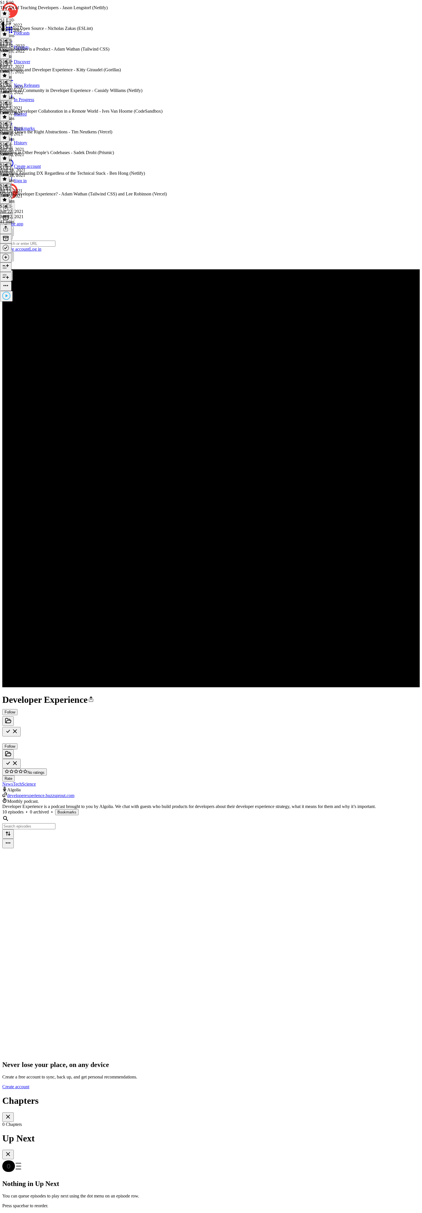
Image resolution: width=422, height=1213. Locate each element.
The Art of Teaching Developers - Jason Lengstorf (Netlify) (54, 7)
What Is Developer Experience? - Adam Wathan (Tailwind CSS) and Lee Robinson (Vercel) (83, 193)
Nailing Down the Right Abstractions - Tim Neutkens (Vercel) (56, 131)
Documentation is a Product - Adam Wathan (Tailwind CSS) (54, 49)
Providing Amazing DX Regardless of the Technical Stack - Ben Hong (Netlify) (72, 173)
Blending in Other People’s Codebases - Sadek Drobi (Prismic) (57, 152)
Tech (17, 784)
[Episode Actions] (5, 286)
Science (29, 784)
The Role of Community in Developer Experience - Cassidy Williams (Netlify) (71, 90)
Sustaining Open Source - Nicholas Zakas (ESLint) (46, 28)
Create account (15, 1086)
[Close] (8, 1117)
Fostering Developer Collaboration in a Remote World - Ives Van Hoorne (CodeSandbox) (81, 111)
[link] (211, 244)
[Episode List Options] (8, 843)
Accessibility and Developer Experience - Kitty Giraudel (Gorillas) (60, 69)
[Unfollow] (11, 731)
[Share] (5, 229)
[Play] (6, 296)
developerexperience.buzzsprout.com (40, 795)
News (7, 784)
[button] (91, 699)
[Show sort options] (8, 834)
